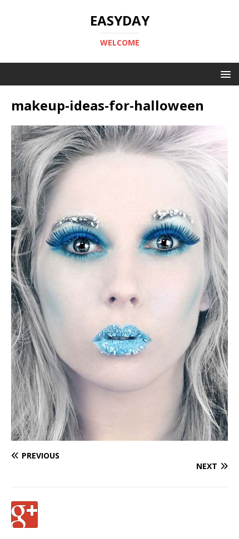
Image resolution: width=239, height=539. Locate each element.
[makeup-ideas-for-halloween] (119, 434)
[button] (223, 74)
